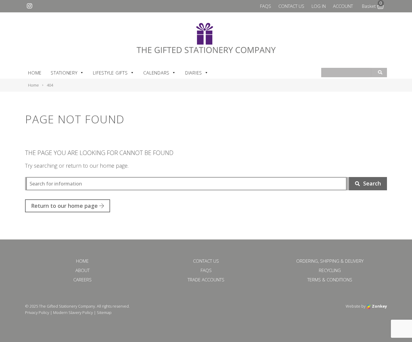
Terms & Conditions (329, 280)
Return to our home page (65, 205)
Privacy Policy (37, 312)
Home (35, 73)
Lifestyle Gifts (110, 73)
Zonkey (379, 306)
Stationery (64, 73)
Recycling (330, 270)
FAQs (265, 6)
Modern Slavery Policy (73, 312)
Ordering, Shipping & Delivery (329, 261)
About (82, 270)
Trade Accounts (206, 280)
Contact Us (291, 6)
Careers (82, 280)
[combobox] (346, 72)
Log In (319, 6)
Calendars (156, 73)
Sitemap (104, 312)
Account (343, 6)
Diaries (193, 73)
